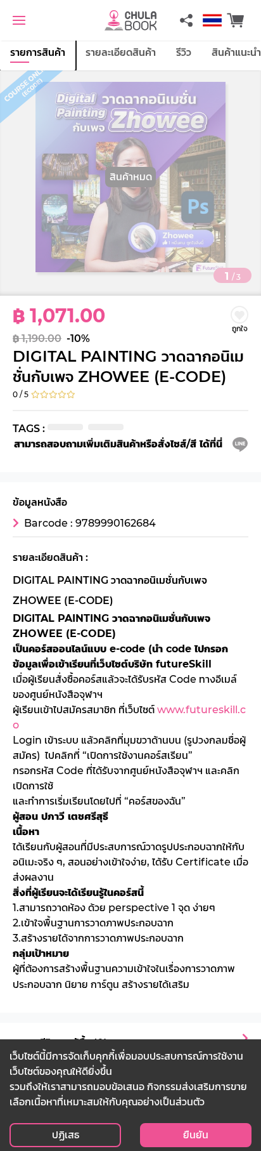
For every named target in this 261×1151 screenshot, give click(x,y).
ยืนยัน (195, 1135)
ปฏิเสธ (65, 1135)
